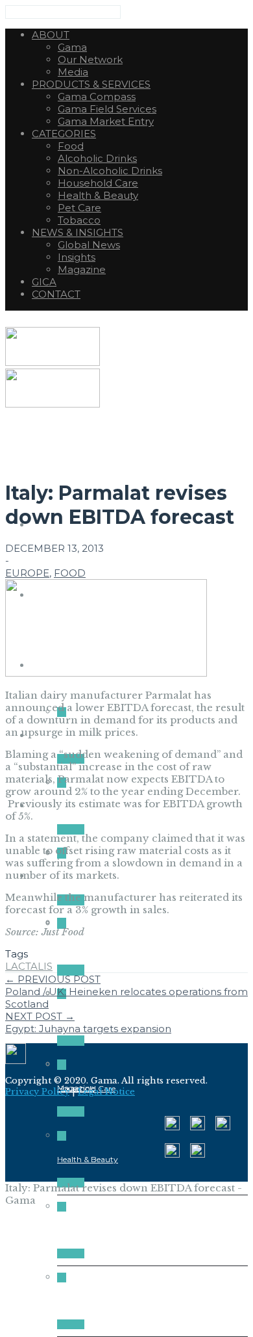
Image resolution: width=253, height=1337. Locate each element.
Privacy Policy (37, 1091)
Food (70, 573)
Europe (27, 573)
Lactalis (29, 966)
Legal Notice (106, 1091)
